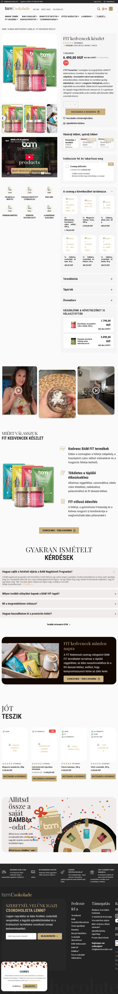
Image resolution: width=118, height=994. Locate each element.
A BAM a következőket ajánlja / (22, 29)
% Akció (100, 16)
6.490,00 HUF (70, 143)
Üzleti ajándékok (78, 926)
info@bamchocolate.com (11, 1)
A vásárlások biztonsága (102, 917)
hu (105, 9)
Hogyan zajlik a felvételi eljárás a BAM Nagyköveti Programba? (37, 571)
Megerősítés (30, 986)
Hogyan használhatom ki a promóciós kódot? (27, 613)
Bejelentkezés (110, 1)
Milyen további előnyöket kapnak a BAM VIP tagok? (30, 593)
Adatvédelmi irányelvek (35, 980)
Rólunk (36, 9)
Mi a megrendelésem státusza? (19, 603)
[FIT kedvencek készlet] (17, 8)
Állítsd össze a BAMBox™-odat (22, 850)
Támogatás (101, 903)
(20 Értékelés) (78, 43)
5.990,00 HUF (106, 143)
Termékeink (76, 915)
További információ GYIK (57, 624)
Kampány (75, 929)
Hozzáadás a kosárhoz (84, 112)
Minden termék (11, 16)
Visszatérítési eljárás (100, 920)
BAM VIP (74, 947)
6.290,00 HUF (88, 143)
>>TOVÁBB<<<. (28, 584)
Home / (4, 29)
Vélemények (58, 9)
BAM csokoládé (29, 16)
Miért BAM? (46, 9)
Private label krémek (100, 937)
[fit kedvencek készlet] (29, 68)
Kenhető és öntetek (48, 16)
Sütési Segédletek (69, 16)
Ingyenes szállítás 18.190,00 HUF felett (32, 1)
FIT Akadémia (10, 19)
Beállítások (16, 986)
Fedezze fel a (78, 906)
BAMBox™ (75, 951)
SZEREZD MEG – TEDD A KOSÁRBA (57, 530)
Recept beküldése (78, 933)
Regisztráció (97, 1)
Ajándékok (86, 16)
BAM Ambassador (78, 944)
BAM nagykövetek (28, 19)
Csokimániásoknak (48, 19)
